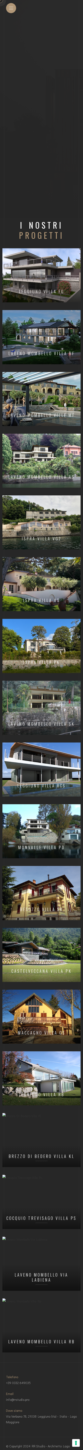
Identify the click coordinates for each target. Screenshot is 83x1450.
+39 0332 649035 (18, 1383)
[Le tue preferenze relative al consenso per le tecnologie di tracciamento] (76, 1443)
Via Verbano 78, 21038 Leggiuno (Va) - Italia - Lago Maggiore (41, 1419)
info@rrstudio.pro (17, 1399)
